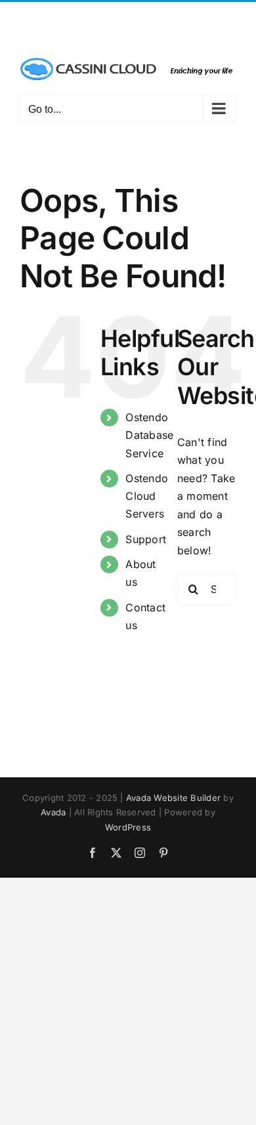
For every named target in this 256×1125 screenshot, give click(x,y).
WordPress (128, 827)
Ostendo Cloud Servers (146, 496)
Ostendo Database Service (149, 435)
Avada (53, 812)
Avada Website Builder (173, 797)
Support (145, 539)
